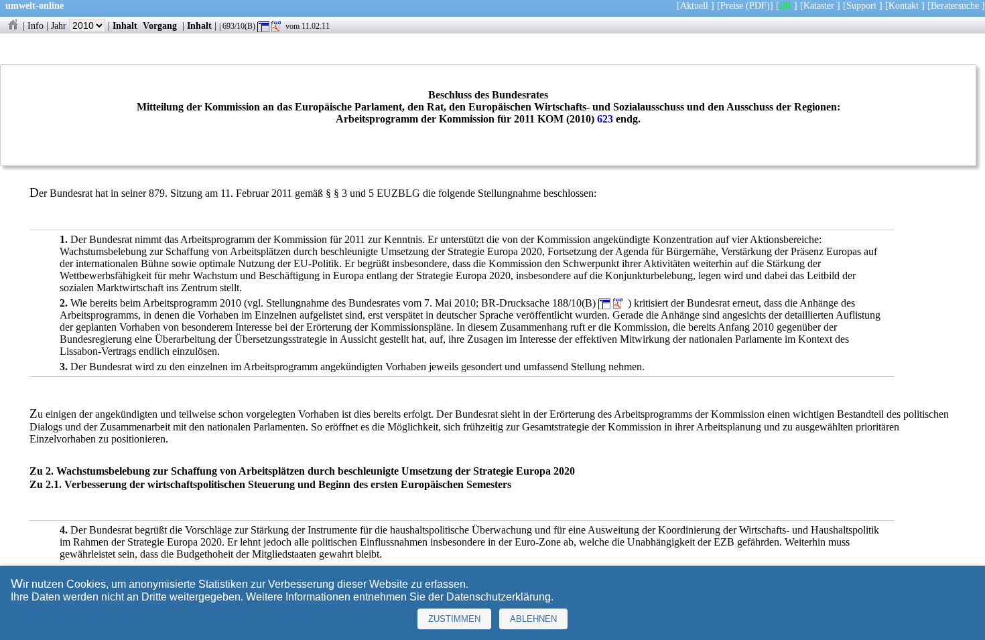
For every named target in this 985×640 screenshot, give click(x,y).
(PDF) (758, 5)
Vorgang (160, 25)
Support (861, 5)
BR (785, 5)
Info (35, 25)
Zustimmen (454, 619)
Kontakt (904, 5)
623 (605, 119)
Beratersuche (955, 5)
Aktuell (694, 5)
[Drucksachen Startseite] (12, 25)
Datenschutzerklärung (498, 597)
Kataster (818, 5)
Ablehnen (533, 619)
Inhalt (125, 25)
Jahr (60, 25)
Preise (731, 5)
